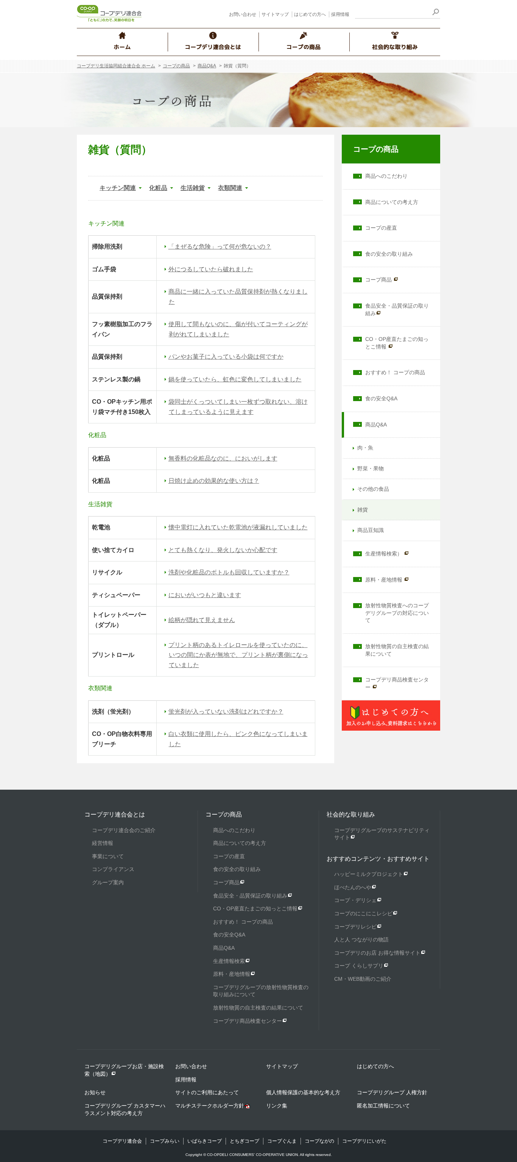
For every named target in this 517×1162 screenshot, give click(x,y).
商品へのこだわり (386, 176)
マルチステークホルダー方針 (209, 1106)
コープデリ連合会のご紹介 (124, 830)
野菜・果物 (370, 468)
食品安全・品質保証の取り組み (397, 309)
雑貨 (362, 510)
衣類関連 (230, 188)
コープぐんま (282, 1141)
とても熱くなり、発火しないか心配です (222, 550)
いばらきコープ (204, 1141)
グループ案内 (108, 882)
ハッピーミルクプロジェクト (368, 874)
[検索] (435, 13)
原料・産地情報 (384, 580)
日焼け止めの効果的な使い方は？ (213, 481)
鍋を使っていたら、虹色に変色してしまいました (235, 379)
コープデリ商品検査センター (397, 683)
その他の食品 (373, 489)
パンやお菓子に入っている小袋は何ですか (225, 356)
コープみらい (164, 1141)
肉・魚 (365, 448)
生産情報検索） (384, 554)
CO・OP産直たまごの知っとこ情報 (396, 343)
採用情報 (340, 14)
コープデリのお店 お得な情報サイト (377, 953)
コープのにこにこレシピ (363, 913)
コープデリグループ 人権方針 (392, 1092)
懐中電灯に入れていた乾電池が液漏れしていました (238, 527)
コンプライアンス (113, 869)
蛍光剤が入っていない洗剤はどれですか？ (225, 711)
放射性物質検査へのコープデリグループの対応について (397, 612)
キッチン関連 (118, 188)
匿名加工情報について (383, 1106)
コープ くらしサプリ (358, 966)
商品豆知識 (370, 530)
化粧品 (158, 188)
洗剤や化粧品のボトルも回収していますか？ (229, 572)
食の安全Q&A (381, 398)
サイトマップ (275, 14)
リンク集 (276, 1106)
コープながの (319, 1141)
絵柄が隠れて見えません (201, 620)
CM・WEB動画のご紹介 (362, 979)
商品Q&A (207, 65)
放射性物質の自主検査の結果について (397, 650)
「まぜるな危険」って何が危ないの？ (219, 246)
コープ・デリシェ (355, 900)
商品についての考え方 (391, 202)
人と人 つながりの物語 (361, 939)
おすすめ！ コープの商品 (395, 372)
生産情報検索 (229, 961)
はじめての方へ (310, 14)
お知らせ (95, 1092)
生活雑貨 (193, 188)
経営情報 (102, 843)
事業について (108, 856)
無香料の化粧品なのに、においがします (222, 458)
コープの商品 (176, 65)
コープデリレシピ (355, 927)
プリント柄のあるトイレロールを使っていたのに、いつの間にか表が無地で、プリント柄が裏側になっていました (238, 655)
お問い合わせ (242, 14)
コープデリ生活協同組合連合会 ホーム (116, 65)
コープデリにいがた (364, 1141)
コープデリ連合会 (122, 1141)
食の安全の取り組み (389, 254)
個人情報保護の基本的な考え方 (303, 1092)
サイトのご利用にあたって (207, 1092)
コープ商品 (379, 280)
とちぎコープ (244, 1141)
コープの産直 (381, 228)
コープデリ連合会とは (114, 814)
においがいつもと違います (204, 595)
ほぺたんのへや (352, 887)
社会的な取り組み (351, 814)
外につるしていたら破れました (210, 269)
